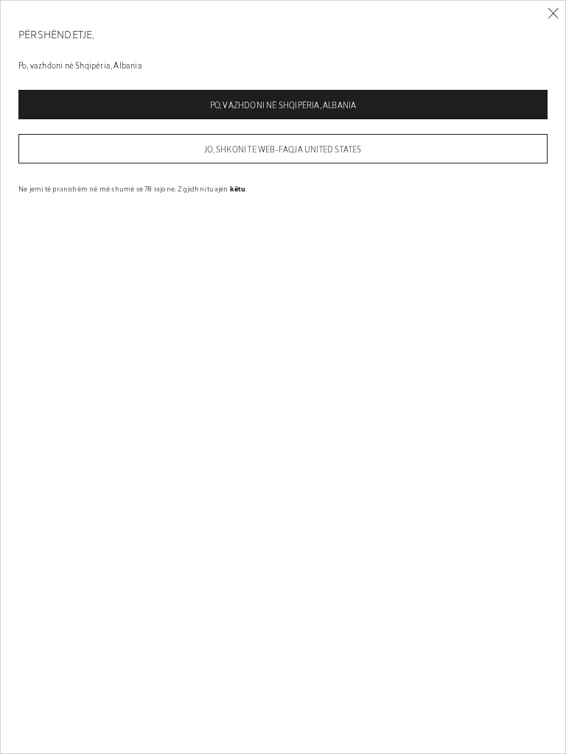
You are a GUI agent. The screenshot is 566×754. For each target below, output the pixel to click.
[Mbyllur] (553, 14)
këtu (238, 188)
